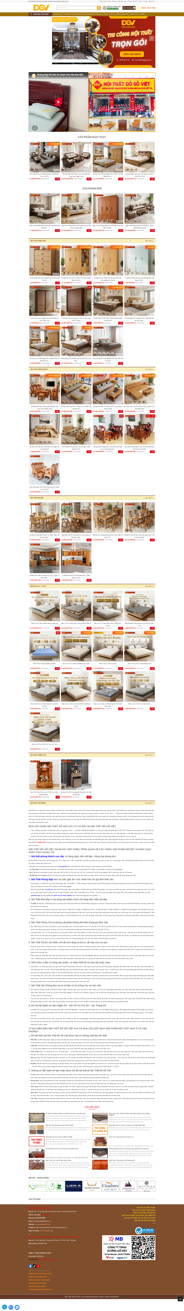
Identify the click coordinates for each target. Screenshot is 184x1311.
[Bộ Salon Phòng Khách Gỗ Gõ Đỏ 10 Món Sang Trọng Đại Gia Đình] (44, 157)
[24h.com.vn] (92, 1186)
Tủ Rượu (99, 14)
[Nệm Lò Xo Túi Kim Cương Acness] (139, 701)
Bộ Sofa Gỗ (77, 14)
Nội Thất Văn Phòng (38, 803)
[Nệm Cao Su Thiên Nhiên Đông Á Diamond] (44, 620)
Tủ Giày (106, 14)
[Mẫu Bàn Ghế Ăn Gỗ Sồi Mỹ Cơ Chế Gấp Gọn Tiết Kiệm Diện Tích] (76, 532)
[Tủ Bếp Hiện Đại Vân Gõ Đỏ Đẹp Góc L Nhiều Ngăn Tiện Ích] (76, 572)
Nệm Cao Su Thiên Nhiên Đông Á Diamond (44, 623)
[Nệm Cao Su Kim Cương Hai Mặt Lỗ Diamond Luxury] (76, 701)
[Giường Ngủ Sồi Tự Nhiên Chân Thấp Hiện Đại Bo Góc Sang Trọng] (139, 315)
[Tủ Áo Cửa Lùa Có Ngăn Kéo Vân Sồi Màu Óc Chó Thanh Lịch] (44, 315)
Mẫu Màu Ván (122, 1)
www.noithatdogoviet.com (42, 1224)
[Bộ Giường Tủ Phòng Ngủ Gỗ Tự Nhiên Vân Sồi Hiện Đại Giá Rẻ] (44, 355)
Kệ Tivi (112, 14)
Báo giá (129, 1)
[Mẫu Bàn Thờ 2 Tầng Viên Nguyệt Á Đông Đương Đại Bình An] (108, 208)
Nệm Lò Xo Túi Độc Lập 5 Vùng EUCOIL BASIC (76, 623)
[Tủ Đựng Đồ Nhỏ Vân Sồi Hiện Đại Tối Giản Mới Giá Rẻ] (44, 275)
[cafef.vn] (128, 1186)
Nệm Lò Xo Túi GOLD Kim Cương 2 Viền (44, 744)
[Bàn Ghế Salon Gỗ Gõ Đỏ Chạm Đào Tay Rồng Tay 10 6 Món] (44, 484)
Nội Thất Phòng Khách (39, 369)
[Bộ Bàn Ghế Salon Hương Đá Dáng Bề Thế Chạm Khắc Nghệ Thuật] (44, 404)
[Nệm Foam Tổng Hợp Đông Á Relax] (44, 661)
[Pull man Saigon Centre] (73, 1186)
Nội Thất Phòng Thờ (38, 755)
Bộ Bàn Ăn (124, 14)
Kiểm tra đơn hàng (104, 1)
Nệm (117, 14)
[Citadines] (37, 1186)
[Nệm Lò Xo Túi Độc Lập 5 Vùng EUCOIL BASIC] (76, 620)
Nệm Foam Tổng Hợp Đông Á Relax (44, 663)
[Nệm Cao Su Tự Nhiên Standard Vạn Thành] (76, 661)
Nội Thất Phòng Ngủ (38, 241)
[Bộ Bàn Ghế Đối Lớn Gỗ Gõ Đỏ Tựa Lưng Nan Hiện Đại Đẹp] (108, 157)
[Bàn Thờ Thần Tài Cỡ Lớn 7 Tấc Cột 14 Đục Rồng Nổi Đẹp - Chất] (44, 789)
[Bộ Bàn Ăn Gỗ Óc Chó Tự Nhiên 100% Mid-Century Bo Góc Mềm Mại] (76, 208)
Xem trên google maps (47, 1231)
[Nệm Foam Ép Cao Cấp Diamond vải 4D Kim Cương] (44, 701)
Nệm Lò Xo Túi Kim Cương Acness (139, 704)
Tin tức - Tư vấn (142, 1)
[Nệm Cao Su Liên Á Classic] (108, 661)
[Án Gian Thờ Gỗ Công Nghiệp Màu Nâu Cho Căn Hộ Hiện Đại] (76, 789)
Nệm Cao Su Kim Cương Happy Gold (139, 663)
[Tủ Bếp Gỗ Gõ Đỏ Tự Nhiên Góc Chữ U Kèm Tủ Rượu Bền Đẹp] (44, 572)
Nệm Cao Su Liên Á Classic (107, 663)
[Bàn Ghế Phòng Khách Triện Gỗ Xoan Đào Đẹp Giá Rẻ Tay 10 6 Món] (139, 444)
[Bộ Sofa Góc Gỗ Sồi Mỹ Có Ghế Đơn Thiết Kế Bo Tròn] (76, 157)
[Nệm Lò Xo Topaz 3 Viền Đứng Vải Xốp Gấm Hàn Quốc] (108, 701)
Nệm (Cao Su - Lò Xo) (38, 586)
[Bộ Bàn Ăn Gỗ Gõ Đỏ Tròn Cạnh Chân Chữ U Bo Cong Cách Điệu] (139, 532)
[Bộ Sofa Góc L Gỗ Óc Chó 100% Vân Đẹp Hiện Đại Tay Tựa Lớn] (44, 208)
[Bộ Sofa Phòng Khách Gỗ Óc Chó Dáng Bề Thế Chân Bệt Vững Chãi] (139, 208)
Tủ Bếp (141, 14)
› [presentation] (151, 38)
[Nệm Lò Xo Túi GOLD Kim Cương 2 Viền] (44, 741)
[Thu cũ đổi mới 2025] (103, 42)
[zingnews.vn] (110, 1186)
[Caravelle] (55, 1186)
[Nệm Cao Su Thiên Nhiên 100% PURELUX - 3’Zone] (108, 620)
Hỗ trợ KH (151, 1)
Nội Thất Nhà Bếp (37, 498)
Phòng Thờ (134, 14)
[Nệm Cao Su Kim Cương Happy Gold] (139, 661)
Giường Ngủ (57, 14)
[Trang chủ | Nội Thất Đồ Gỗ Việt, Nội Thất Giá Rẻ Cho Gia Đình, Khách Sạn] (41, 11)
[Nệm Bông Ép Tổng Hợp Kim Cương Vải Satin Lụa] (139, 620)
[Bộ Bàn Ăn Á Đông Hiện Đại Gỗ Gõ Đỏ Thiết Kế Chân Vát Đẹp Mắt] (108, 532)
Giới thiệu (114, 1)
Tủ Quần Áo (68, 14)
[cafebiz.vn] (146, 1186)
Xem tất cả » (149, 241)
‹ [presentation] (55, 38)
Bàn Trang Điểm (88, 14)
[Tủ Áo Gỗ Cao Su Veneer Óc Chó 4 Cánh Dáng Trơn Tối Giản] (76, 315)
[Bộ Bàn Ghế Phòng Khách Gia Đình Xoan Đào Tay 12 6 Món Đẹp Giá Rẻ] (108, 444)
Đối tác (135, 1)
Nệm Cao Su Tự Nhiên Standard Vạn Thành (76, 663)
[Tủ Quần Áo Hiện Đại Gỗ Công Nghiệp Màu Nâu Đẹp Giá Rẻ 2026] (139, 157)
